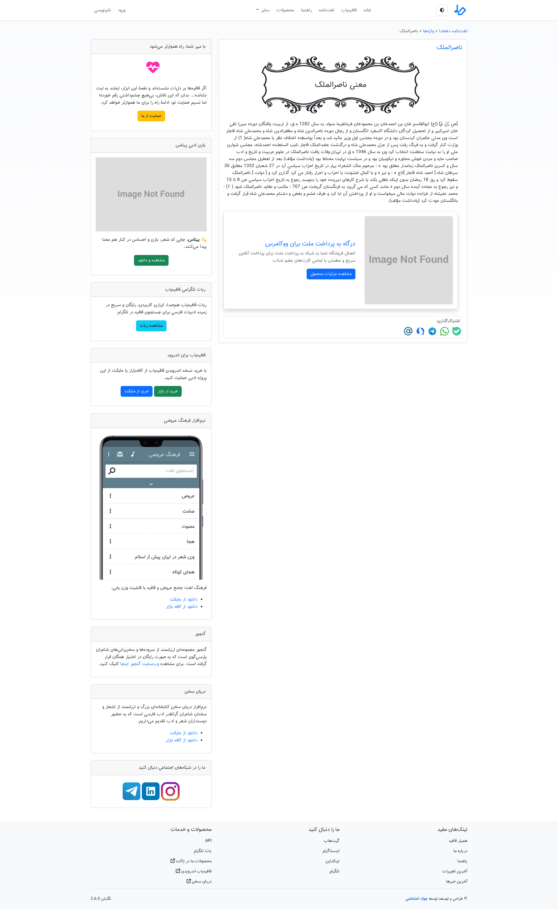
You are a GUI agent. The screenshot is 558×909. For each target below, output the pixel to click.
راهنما (306, 10)
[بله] (456, 331)
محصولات (285, 10)
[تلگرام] (431, 331)
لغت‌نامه (326, 10)
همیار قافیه (458, 841)
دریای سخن (201, 881)
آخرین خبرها (456, 881)
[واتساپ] (444, 331)
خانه (367, 10)
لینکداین (332, 861)
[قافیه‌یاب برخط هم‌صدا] (459, 10)
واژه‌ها (428, 31)
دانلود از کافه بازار (181, 606)
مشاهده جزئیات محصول (331, 274)
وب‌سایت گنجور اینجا (140, 663)
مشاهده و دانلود (151, 260)
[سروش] (420, 331)
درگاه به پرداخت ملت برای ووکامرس (310, 244)
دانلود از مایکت (183, 599)
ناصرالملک (449, 48)
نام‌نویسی (102, 10)
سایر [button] (264, 10)
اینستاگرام (331, 851)
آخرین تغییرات (454, 871)
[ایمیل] (408, 331)
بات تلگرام (203, 851)
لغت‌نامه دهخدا (453, 31)
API (208, 841)
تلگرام (334, 871)
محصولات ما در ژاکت (193, 861)
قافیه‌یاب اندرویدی (196, 871)
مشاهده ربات (151, 325)
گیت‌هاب (331, 841)
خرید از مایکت (136, 391)
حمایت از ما (151, 116)
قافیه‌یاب (349, 10)
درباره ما (460, 851)
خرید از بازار (168, 391)
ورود (121, 10)
